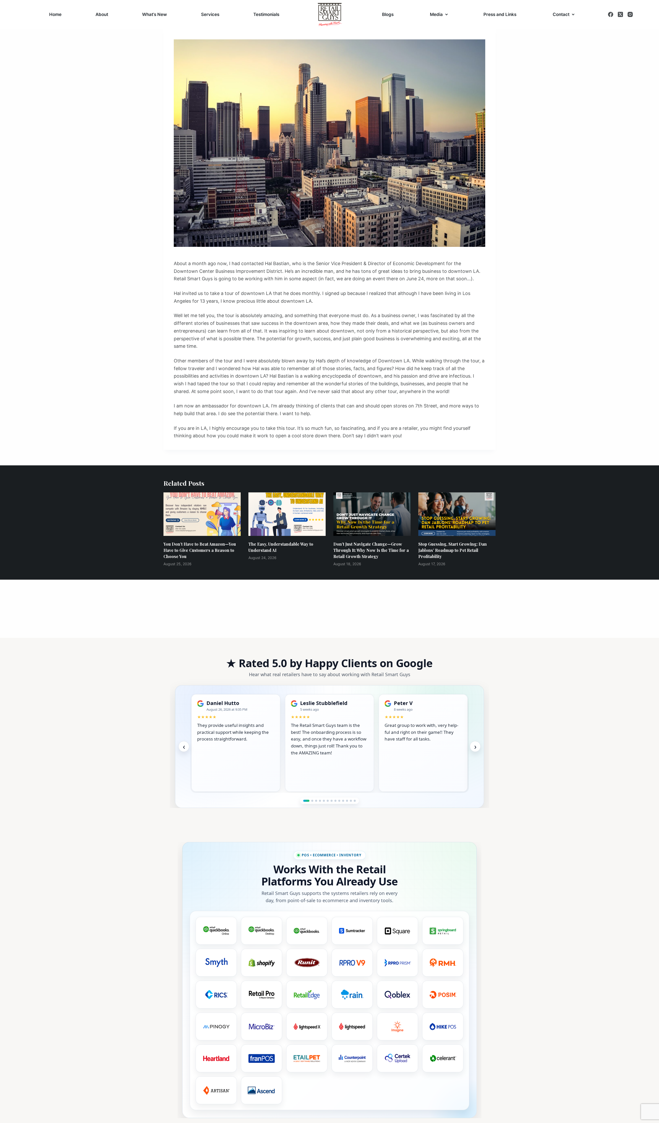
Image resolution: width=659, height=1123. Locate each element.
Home (55, 14)
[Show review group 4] (320, 801)
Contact (561, 14)
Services (210, 14)
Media (436, 14)
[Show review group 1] (304, 801)
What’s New (154, 14)
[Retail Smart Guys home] (329, 14)
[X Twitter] (620, 14)
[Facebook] (610, 14)
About (102, 14)
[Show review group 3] (316, 801)
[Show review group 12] (351, 801)
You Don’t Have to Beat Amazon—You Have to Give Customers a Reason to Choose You (199, 550)
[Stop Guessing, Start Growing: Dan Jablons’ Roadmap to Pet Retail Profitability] (457, 514)
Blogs (388, 14)
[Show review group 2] (310, 801)
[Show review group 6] (328, 801)
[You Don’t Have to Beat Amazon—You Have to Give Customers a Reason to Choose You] (202, 514)
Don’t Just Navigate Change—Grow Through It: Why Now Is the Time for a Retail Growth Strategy (371, 550)
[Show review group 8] (335, 801)
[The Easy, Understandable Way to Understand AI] (287, 514)
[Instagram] (630, 14)
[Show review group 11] (347, 801)
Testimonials (266, 14)
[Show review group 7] (332, 801)
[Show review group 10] (343, 801)
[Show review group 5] (324, 801)
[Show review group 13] (355, 801)
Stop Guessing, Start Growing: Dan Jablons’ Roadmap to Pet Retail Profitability (452, 550)
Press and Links (499, 14)
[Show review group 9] (339, 801)
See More (241, 782)
